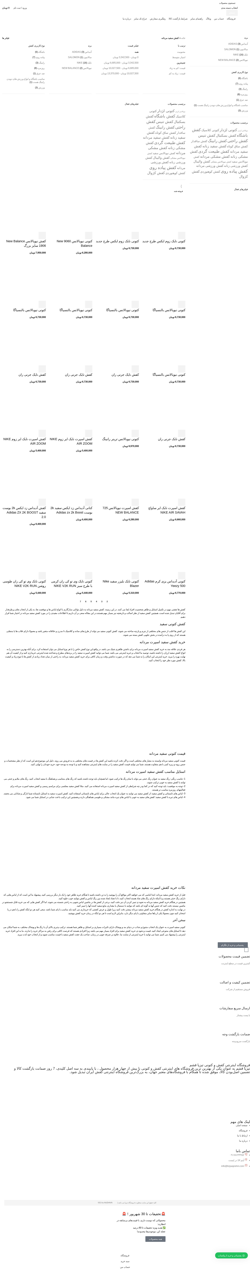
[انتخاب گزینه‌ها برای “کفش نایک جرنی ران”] (135, 369)
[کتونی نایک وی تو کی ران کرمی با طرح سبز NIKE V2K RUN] (70, 550)
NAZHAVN (108, 1203)
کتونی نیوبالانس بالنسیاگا (169, 310)
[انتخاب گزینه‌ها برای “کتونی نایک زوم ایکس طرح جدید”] (181, 235)
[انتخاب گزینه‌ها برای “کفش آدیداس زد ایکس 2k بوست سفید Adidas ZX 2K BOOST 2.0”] (42, 502)
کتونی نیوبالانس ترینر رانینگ (120, 439)
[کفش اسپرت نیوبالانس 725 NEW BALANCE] (117, 477)
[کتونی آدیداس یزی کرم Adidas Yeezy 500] (163, 550)
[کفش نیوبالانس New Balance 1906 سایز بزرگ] (24, 210)
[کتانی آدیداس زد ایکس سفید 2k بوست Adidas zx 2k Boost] (70, 477)
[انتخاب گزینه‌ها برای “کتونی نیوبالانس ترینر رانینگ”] (135, 433)
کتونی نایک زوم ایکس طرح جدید (163, 241)
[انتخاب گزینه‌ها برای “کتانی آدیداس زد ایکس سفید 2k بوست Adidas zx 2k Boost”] (88, 502)
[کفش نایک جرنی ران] (117, 343)
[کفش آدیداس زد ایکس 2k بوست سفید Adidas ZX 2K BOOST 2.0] (24, 477)
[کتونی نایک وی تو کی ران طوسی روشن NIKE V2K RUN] (24, 550)
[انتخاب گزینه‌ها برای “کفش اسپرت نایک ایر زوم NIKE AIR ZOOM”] (88, 433)
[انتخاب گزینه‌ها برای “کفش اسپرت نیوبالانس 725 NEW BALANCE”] (135, 502)
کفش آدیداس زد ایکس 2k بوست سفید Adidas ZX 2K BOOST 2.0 (24, 512)
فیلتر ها (5, 38)
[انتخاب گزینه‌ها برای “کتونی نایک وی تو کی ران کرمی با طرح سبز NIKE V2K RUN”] (88, 575)
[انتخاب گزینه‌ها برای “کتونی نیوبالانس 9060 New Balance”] (88, 235)
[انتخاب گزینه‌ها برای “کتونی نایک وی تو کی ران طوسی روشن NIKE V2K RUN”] (42, 575)
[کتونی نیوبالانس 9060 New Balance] (70, 210)
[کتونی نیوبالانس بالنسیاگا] (163, 279)
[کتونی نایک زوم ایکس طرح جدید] (163, 210)
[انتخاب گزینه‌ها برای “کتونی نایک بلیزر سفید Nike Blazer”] (135, 575)
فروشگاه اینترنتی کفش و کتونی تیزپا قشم (220, 1065)
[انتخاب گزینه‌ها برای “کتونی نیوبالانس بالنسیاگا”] (181, 304)
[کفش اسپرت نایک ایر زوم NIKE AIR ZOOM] (70, 408)
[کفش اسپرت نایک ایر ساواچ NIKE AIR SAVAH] (163, 477)
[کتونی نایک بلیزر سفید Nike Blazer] (117, 550)
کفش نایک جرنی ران (125, 374)
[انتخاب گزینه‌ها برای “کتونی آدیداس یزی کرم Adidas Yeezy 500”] (181, 575)
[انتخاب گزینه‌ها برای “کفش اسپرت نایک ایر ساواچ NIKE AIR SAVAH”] (181, 502)
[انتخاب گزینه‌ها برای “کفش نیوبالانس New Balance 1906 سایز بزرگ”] (42, 235)
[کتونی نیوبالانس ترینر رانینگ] (117, 408)
